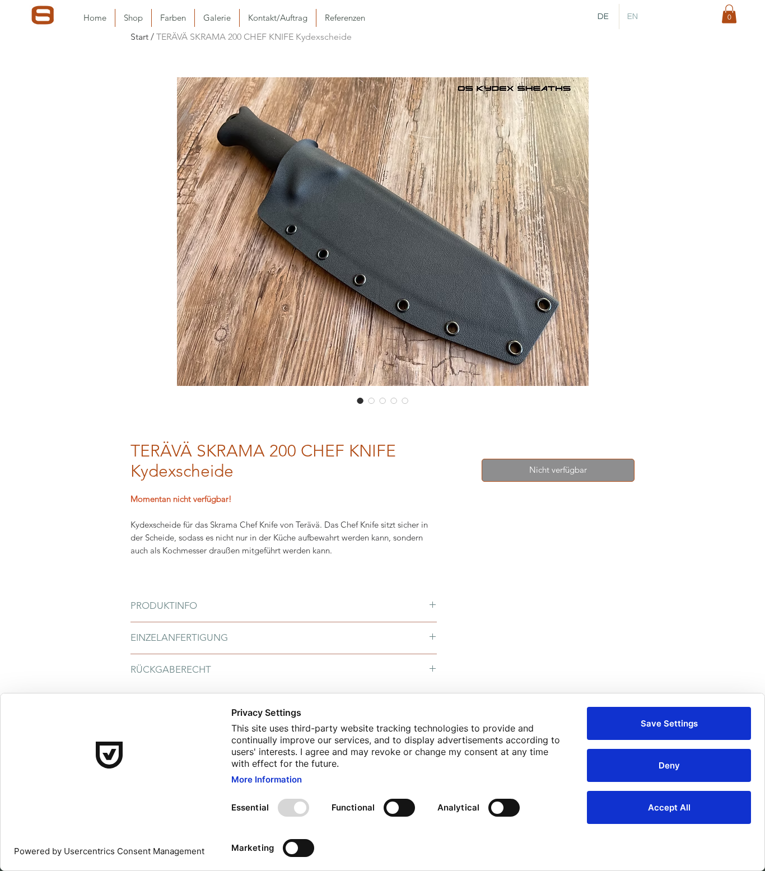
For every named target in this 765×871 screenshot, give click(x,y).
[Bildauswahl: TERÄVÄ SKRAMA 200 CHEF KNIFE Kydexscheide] (360, 400)
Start (139, 36)
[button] (729, 13)
